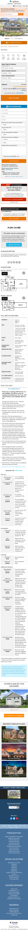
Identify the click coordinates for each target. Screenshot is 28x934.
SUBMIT (21, 14)
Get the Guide (14, 218)
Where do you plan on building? (10, 137)
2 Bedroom (14, 866)
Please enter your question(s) (10, 145)
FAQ (24, 825)
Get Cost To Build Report (14, 199)
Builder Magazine (14, 911)
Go (18, 807)
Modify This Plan (14, 245)
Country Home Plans (14, 843)
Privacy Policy (21, 11)
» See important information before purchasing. (13, 466)
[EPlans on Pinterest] (16, 818)
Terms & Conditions (11, 11)
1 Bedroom (14, 864)
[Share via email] (8, 262)
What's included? (5, 65)
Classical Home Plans (14, 840)
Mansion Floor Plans (14, 876)
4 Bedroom (14, 869)
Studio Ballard (14, 895)
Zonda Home (14, 915)
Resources (15, 825)
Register (20, 6)
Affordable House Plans (14, 862)
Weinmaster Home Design (14, 898)
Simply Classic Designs (14, 893)
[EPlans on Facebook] (11, 818)
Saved (16, 6)
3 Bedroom (14, 867)
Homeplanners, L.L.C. (14, 890)
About (11, 827)
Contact (16, 827)
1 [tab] (12, 37)
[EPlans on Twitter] (14, 818)
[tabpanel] (14, 27)
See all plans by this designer (14, 715)
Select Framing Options (8, 75)
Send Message (14, 161)
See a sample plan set (14, 388)
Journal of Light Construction (14, 913)
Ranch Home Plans (14, 849)
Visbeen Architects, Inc (14, 897)
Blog (20, 825)
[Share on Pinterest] (19, 262)
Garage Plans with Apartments (14, 872)
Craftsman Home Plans (14, 844)
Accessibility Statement (22, 929)
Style (6, 46)
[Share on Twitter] (16, 262)
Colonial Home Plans (14, 841)
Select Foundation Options (9, 71)
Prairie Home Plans (14, 848)
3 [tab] (16, 37)
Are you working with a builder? (10, 132)
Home (2, 46)
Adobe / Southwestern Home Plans (14, 836)
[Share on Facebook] (14, 262)
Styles (9, 825)
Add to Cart (14, 98)
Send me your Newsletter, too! (11, 156)
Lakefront (14, 874)
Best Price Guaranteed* (19, 86)
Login (24, 6)
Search (4, 825)
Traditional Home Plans (13, 46)
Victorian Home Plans (14, 853)
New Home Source (14, 908)
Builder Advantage (14, 910)
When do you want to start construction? (12, 122)
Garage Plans (14, 871)
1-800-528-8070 (17, 3)
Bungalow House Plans (14, 838)
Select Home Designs (14, 892)
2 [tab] (14, 37)
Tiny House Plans (14, 879)
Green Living (14, 889)
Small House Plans (14, 877)
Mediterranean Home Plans (14, 846)
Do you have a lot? (6, 127)
